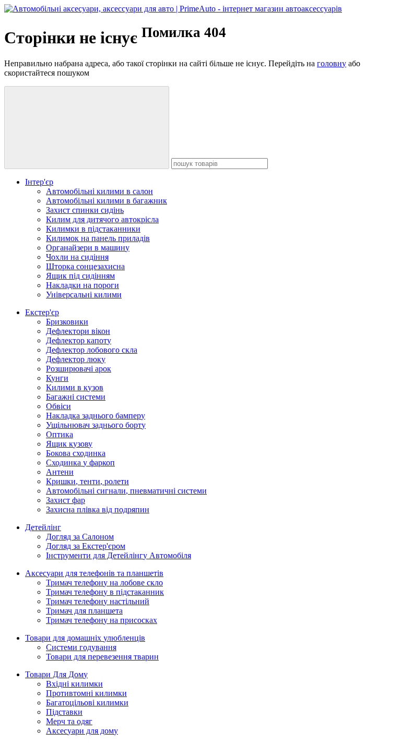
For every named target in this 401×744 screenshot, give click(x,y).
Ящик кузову (69, 443)
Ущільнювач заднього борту (96, 425)
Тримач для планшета (84, 610)
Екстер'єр (42, 312)
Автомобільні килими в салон (99, 191)
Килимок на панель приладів (98, 238)
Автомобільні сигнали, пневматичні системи (126, 490)
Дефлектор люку (75, 359)
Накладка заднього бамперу (95, 415)
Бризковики (67, 321)
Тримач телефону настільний (97, 601)
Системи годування (81, 647)
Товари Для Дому (56, 674)
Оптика (59, 434)
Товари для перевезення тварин (102, 656)
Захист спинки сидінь (85, 210)
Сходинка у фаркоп (80, 462)
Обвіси (58, 406)
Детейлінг (43, 527)
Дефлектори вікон (78, 331)
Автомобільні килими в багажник (106, 200)
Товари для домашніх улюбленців (85, 637)
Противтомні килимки (86, 693)
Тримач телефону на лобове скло (104, 582)
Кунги (57, 378)
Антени (60, 471)
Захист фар (65, 500)
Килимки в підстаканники (93, 228)
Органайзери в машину (87, 247)
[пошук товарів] (86, 127)
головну (331, 63)
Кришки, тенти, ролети (87, 481)
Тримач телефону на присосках (101, 620)
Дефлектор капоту (78, 340)
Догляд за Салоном (80, 536)
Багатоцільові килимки (87, 702)
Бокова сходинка (75, 453)
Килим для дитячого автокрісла (102, 219)
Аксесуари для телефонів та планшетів (94, 573)
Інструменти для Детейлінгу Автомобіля (118, 555)
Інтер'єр (39, 181)
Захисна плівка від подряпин (97, 509)
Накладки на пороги (82, 285)
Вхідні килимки (74, 683)
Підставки (64, 711)
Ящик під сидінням (80, 275)
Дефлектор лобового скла (91, 349)
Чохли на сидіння (77, 257)
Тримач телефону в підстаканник (105, 591)
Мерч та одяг (69, 721)
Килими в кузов (74, 387)
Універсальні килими (84, 294)
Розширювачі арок (78, 368)
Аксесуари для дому (82, 730)
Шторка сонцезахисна (85, 266)
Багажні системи (75, 396)
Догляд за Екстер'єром (85, 546)
